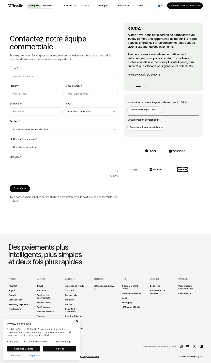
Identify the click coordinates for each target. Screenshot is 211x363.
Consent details (15, 355)
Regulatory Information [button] (88, 356)
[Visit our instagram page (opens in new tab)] (181, 346)
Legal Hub (34, 355)
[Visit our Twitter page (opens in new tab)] (194, 346)
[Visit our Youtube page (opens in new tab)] (187, 346)
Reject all (59, 348)
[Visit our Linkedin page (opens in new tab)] (201, 346)
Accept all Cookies (23, 348)
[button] (70, 5)
